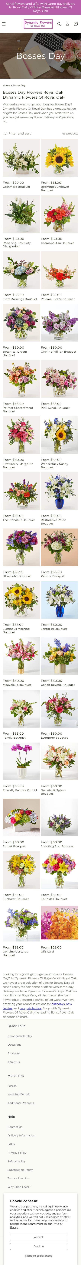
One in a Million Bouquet (58, 351)
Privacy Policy (17, 1152)
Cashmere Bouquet (16, 186)
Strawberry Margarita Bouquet (18, 465)
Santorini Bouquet (54, 629)
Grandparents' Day (20, 1036)
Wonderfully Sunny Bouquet (54, 465)
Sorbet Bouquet (14, 846)
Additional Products (21, 1103)
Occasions (14, 1044)
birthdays (58, 1004)
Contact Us (15, 1127)
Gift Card (47, 951)
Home (6, 85)
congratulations (30, 1008)
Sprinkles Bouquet (54, 899)
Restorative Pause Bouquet (53, 521)
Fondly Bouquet (14, 737)
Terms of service (18, 1178)
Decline (39, 1246)
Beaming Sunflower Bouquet (55, 188)
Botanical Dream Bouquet (15, 353)
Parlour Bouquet (53, 576)
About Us (14, 1062)
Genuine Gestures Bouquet (15, 953)
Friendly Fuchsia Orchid (20, 790)
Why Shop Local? (19, 1187)
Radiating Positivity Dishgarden (17, 244)
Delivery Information (21, 1135)
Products (14, 1053)
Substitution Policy (20, 1170)
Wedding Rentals (19, 1094)
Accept (38, 1237)
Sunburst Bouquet (16, 899)
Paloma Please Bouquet (58, 299)
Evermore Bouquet (54, 737)
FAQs (11, 1144)
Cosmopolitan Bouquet (57, 243)
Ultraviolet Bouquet (17, 576)
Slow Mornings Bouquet (20, 299)
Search (12, 1086)
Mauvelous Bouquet (17, 685)
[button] (59, 24)
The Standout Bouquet (19, 520)
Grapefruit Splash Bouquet (53, 792)
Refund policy (17, 1161)
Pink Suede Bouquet (55, 408)
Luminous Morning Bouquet (16, 630)
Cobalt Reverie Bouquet (58, 685)
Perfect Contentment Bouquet (18, 409)
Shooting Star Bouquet (57, 846)
